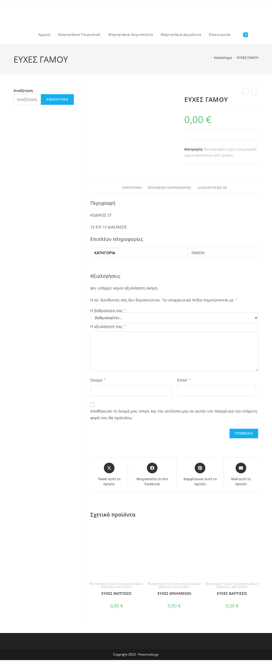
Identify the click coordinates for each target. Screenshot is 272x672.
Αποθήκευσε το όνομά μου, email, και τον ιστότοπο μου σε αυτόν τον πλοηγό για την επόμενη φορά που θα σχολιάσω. (173, 414)
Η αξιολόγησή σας (108, 326)
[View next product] (254, 91)
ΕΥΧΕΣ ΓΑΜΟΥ (247, 57)
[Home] (207, 57)
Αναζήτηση (23, 90)
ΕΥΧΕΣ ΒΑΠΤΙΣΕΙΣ (116, 593)
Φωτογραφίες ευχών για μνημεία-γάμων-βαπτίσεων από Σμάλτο (116, 585)
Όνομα (98, 380)
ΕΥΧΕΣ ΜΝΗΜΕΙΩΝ (174, 593)
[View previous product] (245, 91)
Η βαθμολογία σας (108, 311)
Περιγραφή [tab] (132, 187)
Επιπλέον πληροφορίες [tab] (169, 187)
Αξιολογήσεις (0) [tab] (212, 187)
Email (183, 380)
